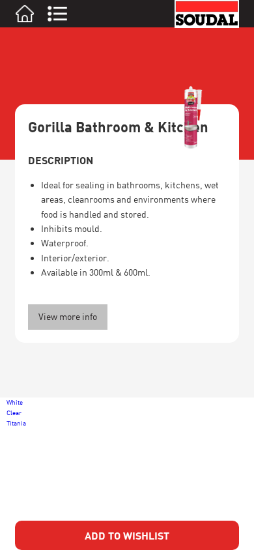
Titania (16, 423)
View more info (67, 316)
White (15, 402)
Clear (14, 412)
